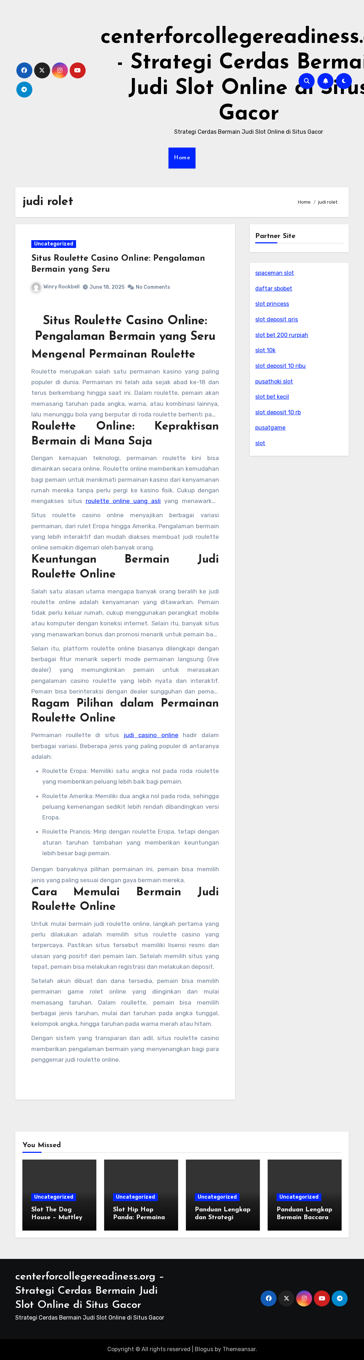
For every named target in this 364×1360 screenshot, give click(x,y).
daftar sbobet (273, 288)
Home (182, 158)
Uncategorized (53, 244)
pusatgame (270, 427)
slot (260, 443)
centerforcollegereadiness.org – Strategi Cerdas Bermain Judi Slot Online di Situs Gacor (89, 1291)
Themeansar (239, 1349)
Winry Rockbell (61, 287)
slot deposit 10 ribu (280, 366)
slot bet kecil (272, 396)
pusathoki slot (274, 381)
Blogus (204, 1349)
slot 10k (265, 350)
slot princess (272, 303)
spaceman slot (274, 273)
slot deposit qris (276, 319)
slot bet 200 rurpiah (281, 335)
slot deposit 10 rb (278, 412)
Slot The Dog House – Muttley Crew (56, 1217)
